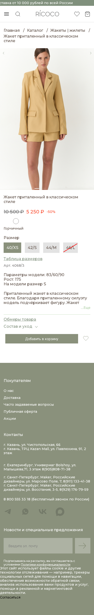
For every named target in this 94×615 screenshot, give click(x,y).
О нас (9, 391)
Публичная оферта (20, 411)
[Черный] (6, 221)
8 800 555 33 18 (17, 499)
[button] (3, 53)
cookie (58, 568)
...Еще (85, 307)
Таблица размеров (23, 259)
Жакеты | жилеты (67, 30)
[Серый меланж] (25, 221)
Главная (12, 30)
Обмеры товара (20, 319)
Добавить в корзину (41, 339)
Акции (10, 418)
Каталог (35, 30)
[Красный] (35, 221)
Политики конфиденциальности (45, 564)
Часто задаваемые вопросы (29, 404)
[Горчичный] (16, 221)
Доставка (12, 398)
